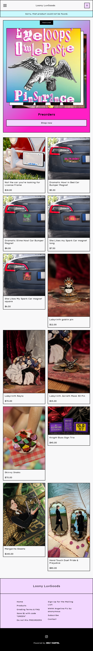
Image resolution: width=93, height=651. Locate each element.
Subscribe (53, 615)
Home (20, 602)
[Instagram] (46, 636)
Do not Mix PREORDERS (29, 620)
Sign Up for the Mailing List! (60, 603)
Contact (52, 619)
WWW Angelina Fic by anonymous (60, 610)
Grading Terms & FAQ (28, 609)
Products (21, 605)
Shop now (46, 123)
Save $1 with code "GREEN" (26, 614)
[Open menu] (5, 5)
